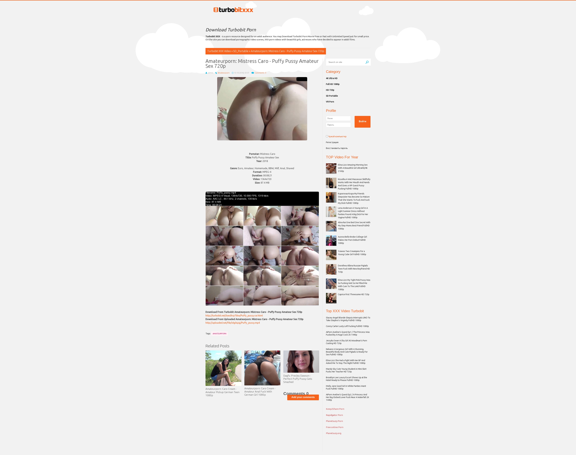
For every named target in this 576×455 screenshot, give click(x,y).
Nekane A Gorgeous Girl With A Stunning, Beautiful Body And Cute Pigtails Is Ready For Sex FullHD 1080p (347, 352)
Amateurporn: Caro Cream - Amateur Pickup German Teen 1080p (222, 392)
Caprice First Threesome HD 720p (353, 294)
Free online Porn (334, 427)
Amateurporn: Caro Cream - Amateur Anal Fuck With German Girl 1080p (260, 391)
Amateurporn (224, 73)
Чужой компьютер (337, 136)
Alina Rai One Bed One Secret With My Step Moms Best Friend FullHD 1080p (354, 225)
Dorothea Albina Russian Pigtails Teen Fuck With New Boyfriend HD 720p (354, 268)
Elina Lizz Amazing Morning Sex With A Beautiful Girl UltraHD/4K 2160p (353, 168)
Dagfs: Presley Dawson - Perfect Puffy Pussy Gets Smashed (297, 378)
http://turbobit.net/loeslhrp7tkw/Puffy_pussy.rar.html (234, 315)
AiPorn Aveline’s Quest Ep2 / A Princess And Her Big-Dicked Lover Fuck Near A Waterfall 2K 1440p (347, 397)
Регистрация (332, 142)
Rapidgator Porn (334, 415)
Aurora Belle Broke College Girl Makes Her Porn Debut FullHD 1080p (352, 240)
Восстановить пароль (337, 148)
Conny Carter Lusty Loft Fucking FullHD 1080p (347, 326)
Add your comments (303, 397)
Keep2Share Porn (335, 409)
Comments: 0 (260, 73)
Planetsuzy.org (333, 433)
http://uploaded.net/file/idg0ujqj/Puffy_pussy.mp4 (233, 322)
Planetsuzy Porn (334, 421)
